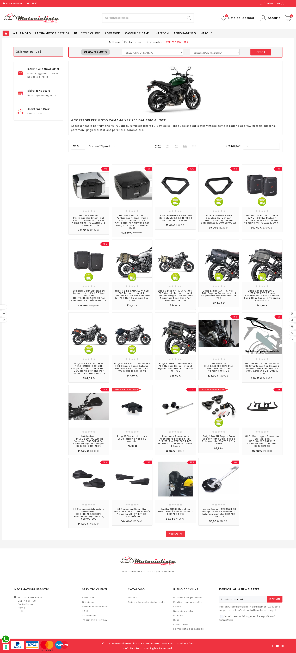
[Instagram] (282, 646)
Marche (132, 597)
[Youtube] (277, 646)
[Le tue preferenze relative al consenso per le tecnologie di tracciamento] (6, 647)
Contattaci (89, 615)
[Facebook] (272, 646)
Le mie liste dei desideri (188, 629)
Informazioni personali (187, 597)
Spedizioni (88, 597)
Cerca (260, 52)
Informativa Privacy (94, 620)
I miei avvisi (180, 624)
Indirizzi (178, 615)
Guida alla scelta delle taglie (146, 602)
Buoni (176, 620)
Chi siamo (88, 602)
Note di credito (183, 611)
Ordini (177, 606)
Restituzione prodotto (187, 602)
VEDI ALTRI (175, 534)
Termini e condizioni (95, 606)
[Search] (189, 18)
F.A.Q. (85, 611)
